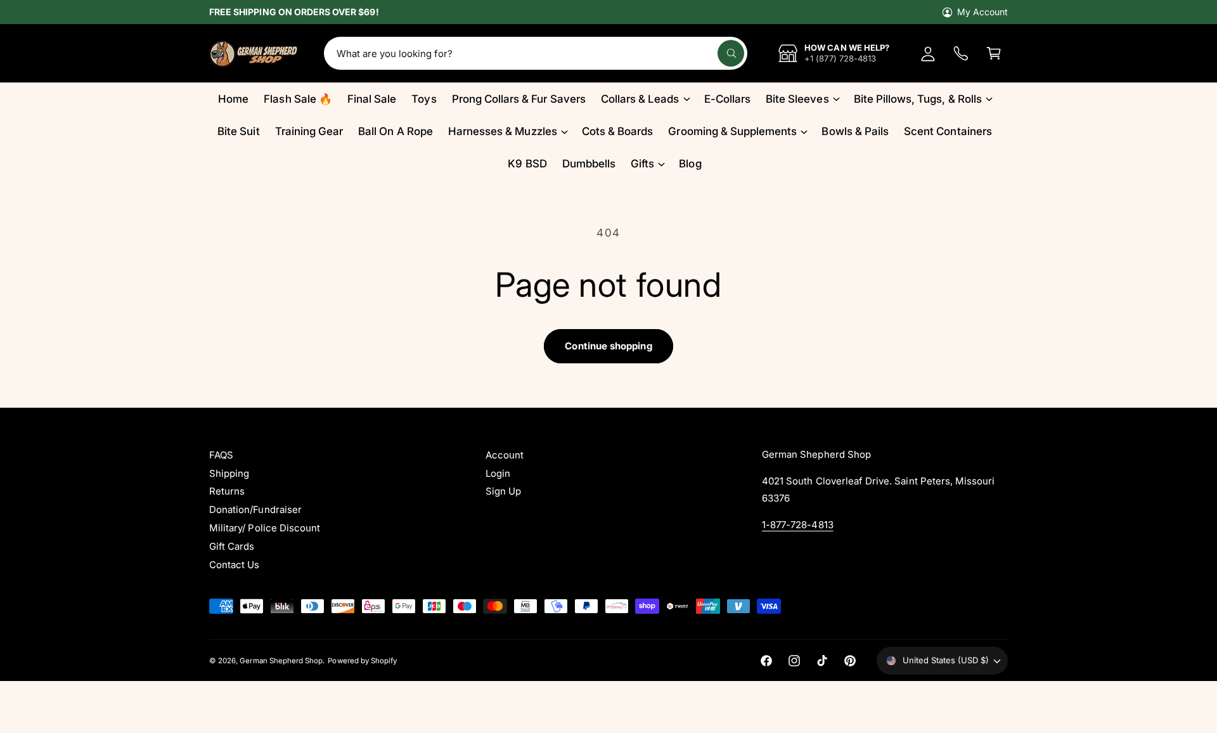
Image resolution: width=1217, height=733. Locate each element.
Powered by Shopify (362, 660)
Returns (227, 491)
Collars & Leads (640, 99)
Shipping (229, 473)
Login (498, 473)
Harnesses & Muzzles (502, 131)
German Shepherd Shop (281, 660)
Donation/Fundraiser (255, 509)
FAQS (221, 455)
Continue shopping (608, 346)
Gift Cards (231, 546)
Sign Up (503, 491)
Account (505, 455)
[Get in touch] (960, 53)
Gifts (642, 163)
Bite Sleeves (797, 99)
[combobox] (535, 53)
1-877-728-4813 (798, 525)
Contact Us (234, 565)
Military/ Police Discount (264, 528)
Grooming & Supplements (732, 131)
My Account (982, 11)
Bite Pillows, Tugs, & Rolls (918, 99)
